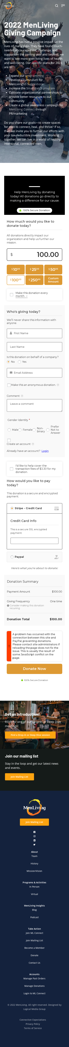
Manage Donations (34, 985)
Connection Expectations (33, 1019)
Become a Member (34, 947)
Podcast (34, 917)
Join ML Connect (34, 932)
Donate (34, 955)
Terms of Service (33, 1028)
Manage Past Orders (34, 978)
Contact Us (34, 962)
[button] (30, 735)
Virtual (34, 894)
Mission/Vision (34, 870)
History (34, 863)
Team (34, 856)
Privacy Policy (33, 1023)
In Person (34, 886)
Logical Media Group (34, 1009)
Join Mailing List (34, 940)
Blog (34, 909)
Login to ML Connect (34, 993)
